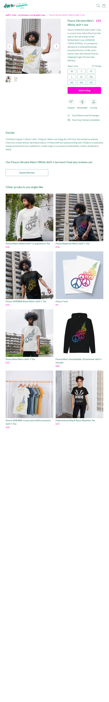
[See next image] (56, 46)
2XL (91, 76)
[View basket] (104, 6)
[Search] (98, 6)
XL (81, 76)
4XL (81, 82)
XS (72, 71)
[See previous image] (10, 46)
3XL (72, 82)
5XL (91, 82)
